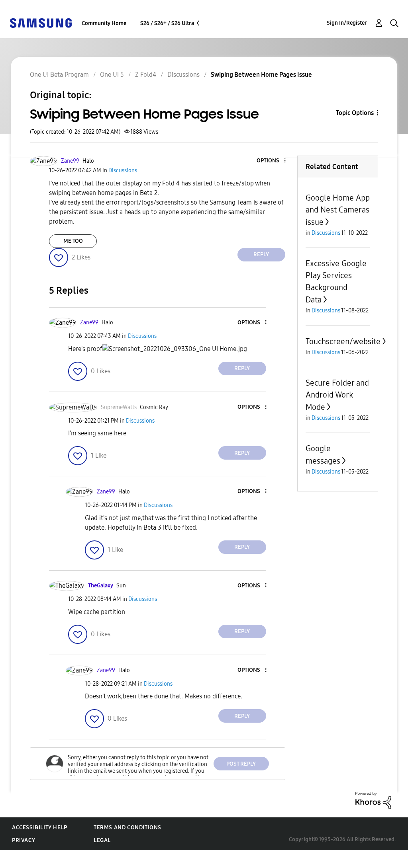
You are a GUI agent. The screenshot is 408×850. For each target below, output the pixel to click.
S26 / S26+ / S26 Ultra (167, 23)
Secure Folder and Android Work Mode (337, 395)
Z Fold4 (145, 74)
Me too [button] (73, 241)
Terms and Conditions (127, 827)
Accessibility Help (39, 827)
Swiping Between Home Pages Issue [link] (261, 74)
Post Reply (241, 763)
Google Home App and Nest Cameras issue (338, 210)
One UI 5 (112, 74)
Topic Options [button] (355, 113)
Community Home (104, 23)
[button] (271, 161)
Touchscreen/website (343, 341)
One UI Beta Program (59, 74)
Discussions (183, 74)
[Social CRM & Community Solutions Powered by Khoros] (373, 800)
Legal (102, 840)
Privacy (23, 840)
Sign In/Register (347, 22)
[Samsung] (41, 22)
